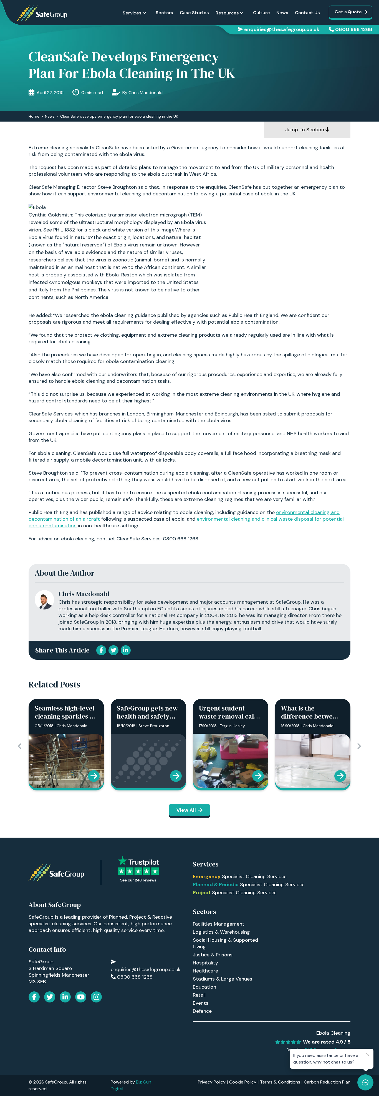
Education (204, 987)
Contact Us (307, 13)
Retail (199, 995)
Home (34, 116)
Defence (202, 1011)
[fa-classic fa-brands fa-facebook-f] (34, 996)
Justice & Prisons (213, 954)
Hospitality (205, 962)
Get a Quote (348, 12)
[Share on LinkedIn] (126, 650)
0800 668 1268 (353, 29)
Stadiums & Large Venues (222, 979)
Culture (261, 13)
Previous (20, 746)
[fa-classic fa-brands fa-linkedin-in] (65, 996)
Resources (227, 13)
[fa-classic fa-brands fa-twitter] (49, 996)
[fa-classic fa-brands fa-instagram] (96, 996)
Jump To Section (305, 129)
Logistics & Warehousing (221, 932)
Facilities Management (218, 924)
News (282, 13)
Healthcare (205, 970)
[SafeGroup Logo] (42, 13)
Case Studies (194, 13)
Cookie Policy (242, 1082)
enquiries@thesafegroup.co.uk (281, 29)
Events (200, 1003)
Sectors (164, 13)
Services (132, 13)
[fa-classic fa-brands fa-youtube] (80, 996)
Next (359, 746)
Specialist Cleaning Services (240, 876)
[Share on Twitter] (113, 650)
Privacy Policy (212, 1082)
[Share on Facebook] (101, 650)
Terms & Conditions (280, 1082)
